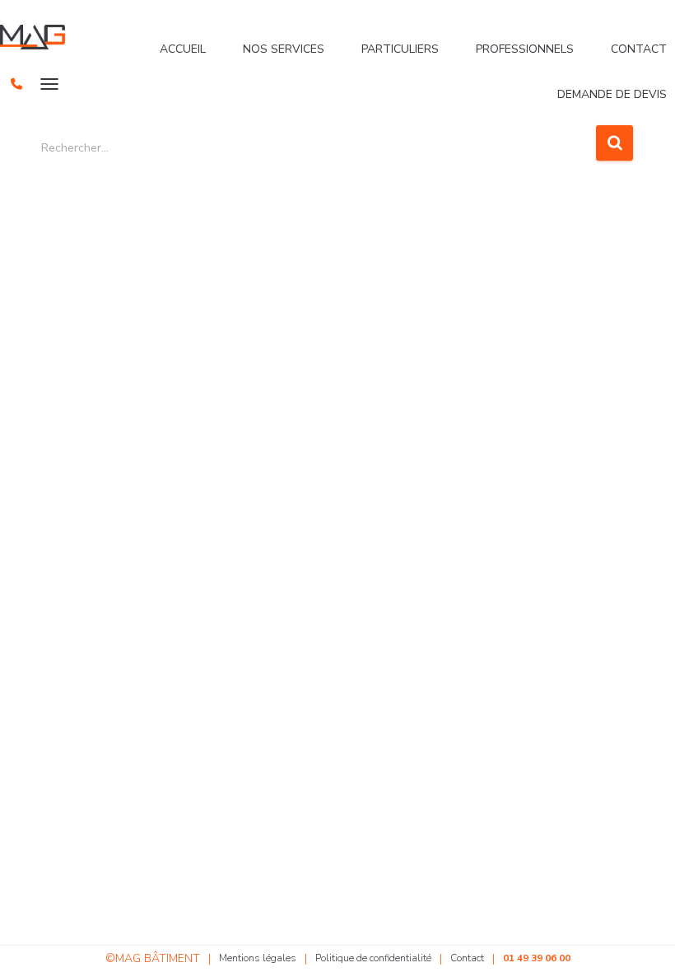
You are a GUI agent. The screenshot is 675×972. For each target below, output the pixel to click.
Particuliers (400, 49)
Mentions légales (257, 958)
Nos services (283, 49)
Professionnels (525, 49)
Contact (639, 49)
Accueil (183, 49)
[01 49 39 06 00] (16, 84)
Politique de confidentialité (373, 958)
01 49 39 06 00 (536, 958)
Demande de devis (612, 94)
